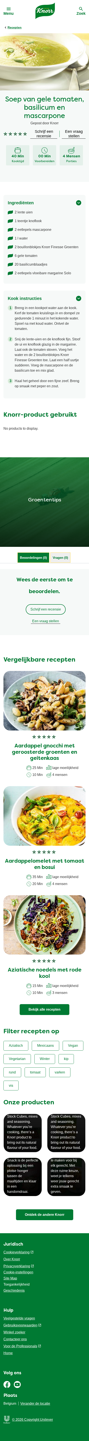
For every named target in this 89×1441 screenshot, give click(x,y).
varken (60, 1072)
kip (66, 1059)
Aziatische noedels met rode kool (44, 973)
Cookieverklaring (16, 1252)
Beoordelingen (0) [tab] (33, 557)
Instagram (17, 1384)
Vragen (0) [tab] (60, 557)
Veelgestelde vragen (19, 1318)
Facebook (6, 1384)
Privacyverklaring (16, 1266)
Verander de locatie (35, 1403)
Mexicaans (45, 1045)
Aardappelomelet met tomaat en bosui (44, 864)
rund (12, 1072)
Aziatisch (16, 1045)
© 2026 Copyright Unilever (32, 1419)
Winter (45, 1059)
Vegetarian (17, 1059)
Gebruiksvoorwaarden (20, 1325)
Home (8, 1353)
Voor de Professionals (20, 1346)
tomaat (35, 1072)
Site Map (10, 1278)
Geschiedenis (14, 1290)
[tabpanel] (44, 602)
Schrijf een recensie (45, 609)
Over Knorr (11, 1259)
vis (11, 1085)
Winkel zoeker (14, 1332)
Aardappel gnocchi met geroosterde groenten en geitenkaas (44, 752)
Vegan (73, 1045)
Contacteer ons (15, 1339)
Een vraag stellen (45, 621)
